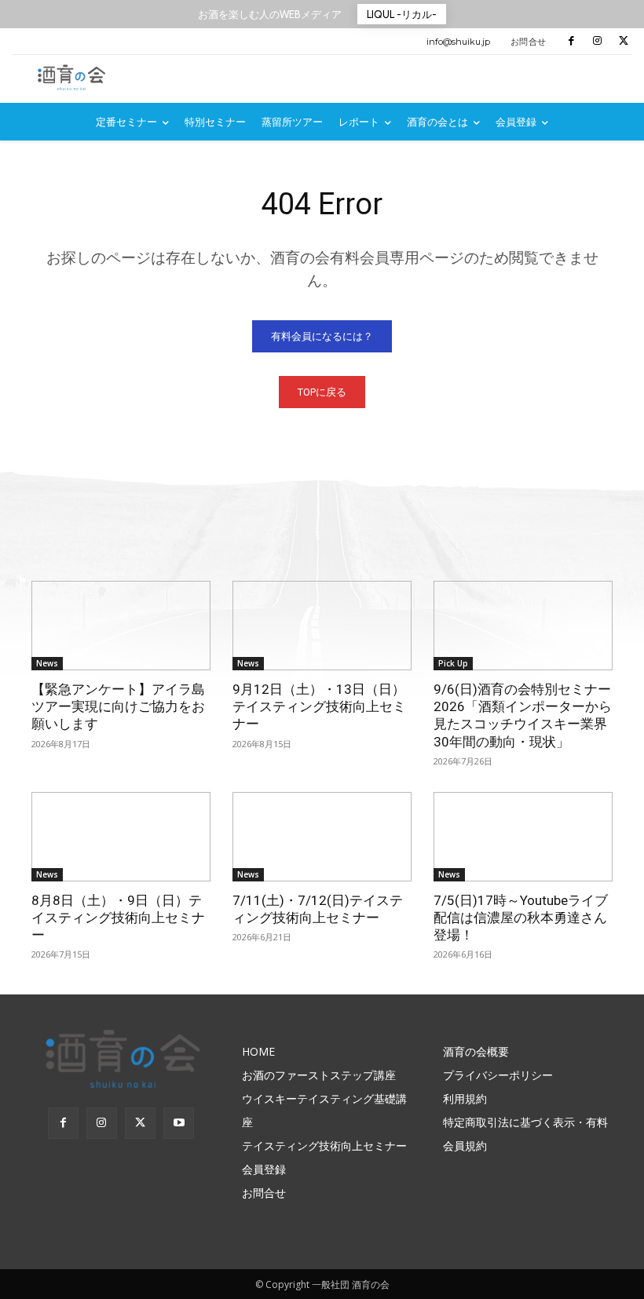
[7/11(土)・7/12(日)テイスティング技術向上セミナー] (322, 836)
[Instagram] (597, 41)
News (47, 663)
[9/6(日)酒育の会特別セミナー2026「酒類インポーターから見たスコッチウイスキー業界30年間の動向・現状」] (523, 625)
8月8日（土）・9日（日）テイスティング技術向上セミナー (118, 917)
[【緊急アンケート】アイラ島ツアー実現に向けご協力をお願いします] (120, 625)
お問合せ (528, 41)
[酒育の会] (74, 77)
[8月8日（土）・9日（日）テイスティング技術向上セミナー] (120, 836)
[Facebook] (571, 41)
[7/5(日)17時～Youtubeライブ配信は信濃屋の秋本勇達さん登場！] (523, 836)
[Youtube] (178, 1122)
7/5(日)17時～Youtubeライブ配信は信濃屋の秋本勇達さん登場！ (521, 917)
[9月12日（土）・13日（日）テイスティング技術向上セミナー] (322, 625)
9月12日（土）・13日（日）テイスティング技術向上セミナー (319, 706)
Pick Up (453, 663)
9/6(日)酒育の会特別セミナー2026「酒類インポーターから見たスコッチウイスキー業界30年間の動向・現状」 (523, 715)
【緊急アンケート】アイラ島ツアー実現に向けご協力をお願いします (118, 706)
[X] (624, 41)
